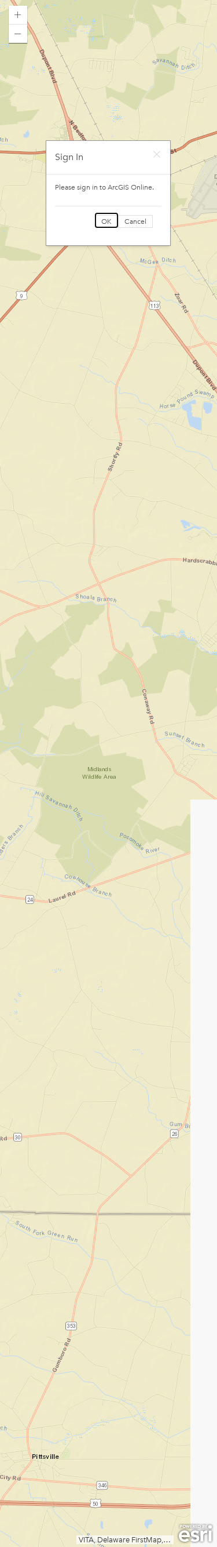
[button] (18, 15)
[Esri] (195, 1533)
